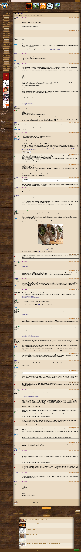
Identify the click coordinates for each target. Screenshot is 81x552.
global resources (6, 55)
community (6, 35)
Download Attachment (50, 249)
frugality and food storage (30, 529)
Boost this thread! (46, 515)
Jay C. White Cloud (16, 195)
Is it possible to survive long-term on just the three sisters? (36, 519)
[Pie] (7, 1)
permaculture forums (6, 13)
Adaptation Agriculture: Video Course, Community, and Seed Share (30, 267)
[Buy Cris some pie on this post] (73, 53)
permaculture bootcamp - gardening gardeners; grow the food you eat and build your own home (43, 543)
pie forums (6, 66)
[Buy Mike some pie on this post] (73, 370)
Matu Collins (15, 122)
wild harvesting (21, 13)
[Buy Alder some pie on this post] (73, 442)
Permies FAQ (24, 148)
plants (18, 13)
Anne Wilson (15, 106)
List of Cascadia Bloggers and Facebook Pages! (30, 149)
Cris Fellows (15, 53)
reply (46, 508)
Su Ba (14, 338)
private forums (6, 68)
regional (6, 46)
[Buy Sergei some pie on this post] (73, 481)
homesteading (6, 22)
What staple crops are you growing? (32, 523)
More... (46, 547)
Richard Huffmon (16, 177)
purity (6, 31)
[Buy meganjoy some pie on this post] (73, 164)
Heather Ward (16, 17)
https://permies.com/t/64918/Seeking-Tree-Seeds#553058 (52, 49)
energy (6, 24)
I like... (14, 43)
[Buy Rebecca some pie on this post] (73, 278)
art (6, 42)
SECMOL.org (39, 251)
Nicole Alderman (16, 132)
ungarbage (6, 33)
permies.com (6, 64)
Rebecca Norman (16, 210)
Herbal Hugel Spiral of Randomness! (62, 148)
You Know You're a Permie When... (41, 148)
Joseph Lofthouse (16, 63)
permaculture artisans (6, 44)
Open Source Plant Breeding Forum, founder (27, 103)
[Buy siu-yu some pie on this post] (73, 409)
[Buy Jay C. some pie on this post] (73, 195)
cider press (6, 57)
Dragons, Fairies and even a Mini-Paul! (31, 148)
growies (6, 15)
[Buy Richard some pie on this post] (73, 177)
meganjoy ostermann (17, 24)
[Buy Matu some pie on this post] (73, 122)
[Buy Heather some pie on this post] (73, 17)
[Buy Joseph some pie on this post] (73, 63)
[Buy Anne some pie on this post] (73, 106)
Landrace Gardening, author (25, 266)
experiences (6, 53)
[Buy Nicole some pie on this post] (73, 132)
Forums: (15, 13)
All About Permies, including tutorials (52, 148)
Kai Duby (15, 37)
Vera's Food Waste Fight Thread (31, 534)
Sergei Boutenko (16, 481)
